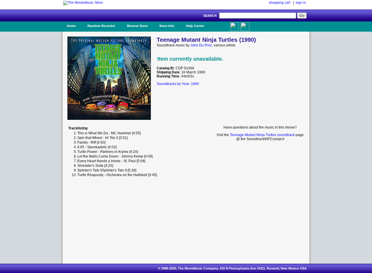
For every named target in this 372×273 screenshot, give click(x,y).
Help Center (195, 26)
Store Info (166, 26)
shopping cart (279, 3)
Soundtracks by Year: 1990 (178, 84)
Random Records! (101, 26)
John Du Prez (201, 45)
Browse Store (137, 26)
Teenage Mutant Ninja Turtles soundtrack (262, 135)
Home (71, 26)
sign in (301, 3)
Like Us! (220, 24)
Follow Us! (256, 25)
